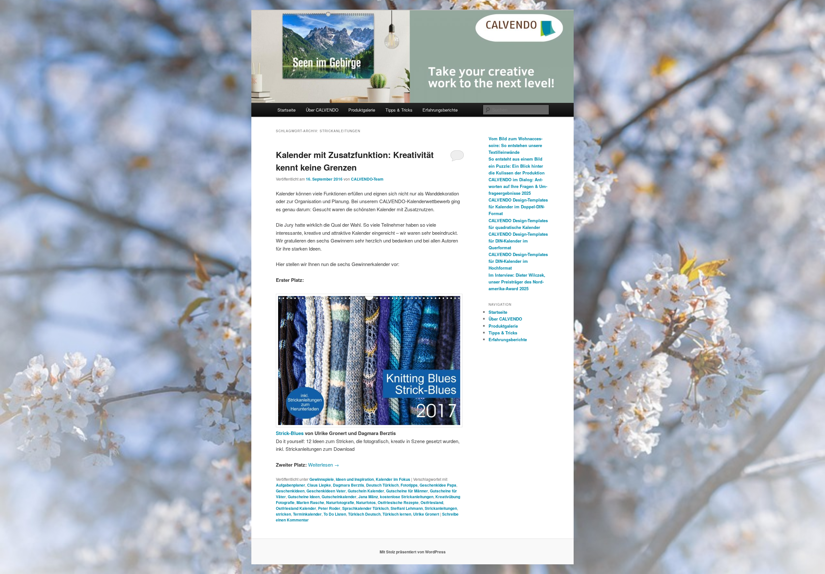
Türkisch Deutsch (364, 514)
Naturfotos (366, 502)
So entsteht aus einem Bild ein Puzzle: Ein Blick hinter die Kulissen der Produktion (517, 165)
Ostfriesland (432, 502)
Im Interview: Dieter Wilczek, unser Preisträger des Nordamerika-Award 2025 (517, 282)
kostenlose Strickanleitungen (406, 497)
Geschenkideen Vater (326, 491)
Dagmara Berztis (348, 485)
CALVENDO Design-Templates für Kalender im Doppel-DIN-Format (518, 206)
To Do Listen (335, 514)
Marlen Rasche (310, 502)
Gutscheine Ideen (304, 497)
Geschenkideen (290, 491)
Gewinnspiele (321, 479)
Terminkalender (307, 514)
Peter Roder (329, 508)
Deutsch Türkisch (382, 485)
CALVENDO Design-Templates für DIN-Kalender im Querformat (518, 241)
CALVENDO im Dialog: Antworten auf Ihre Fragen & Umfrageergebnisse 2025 (518, 186)
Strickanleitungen (441, 508)
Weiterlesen (323, 464)
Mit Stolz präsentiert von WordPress (413, 552)
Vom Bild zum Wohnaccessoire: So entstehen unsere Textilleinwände (515, 145)
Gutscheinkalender (339, 497)
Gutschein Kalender (366, 491)
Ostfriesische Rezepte (398, 502)
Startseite (286, 110)
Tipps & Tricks (398, 110)
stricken (283, 514)
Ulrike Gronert (426, 514)
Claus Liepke (319, 485)
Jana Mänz (368, 497)
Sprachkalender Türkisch (365, 508)
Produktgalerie (361, 110)
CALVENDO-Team (367, 179)
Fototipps (409, 485)
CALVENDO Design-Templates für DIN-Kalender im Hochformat (518, 261)
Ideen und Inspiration (355, 479)
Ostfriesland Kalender (296, 508)
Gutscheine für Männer (407, 491)
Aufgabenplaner (290, 485)
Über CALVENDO (322, 110)
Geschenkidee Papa (438, 485)
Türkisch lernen (397, 514)
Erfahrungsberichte (440, 110)
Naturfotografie (340, 502)
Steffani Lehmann (407, 508)
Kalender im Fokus (393, 479)
